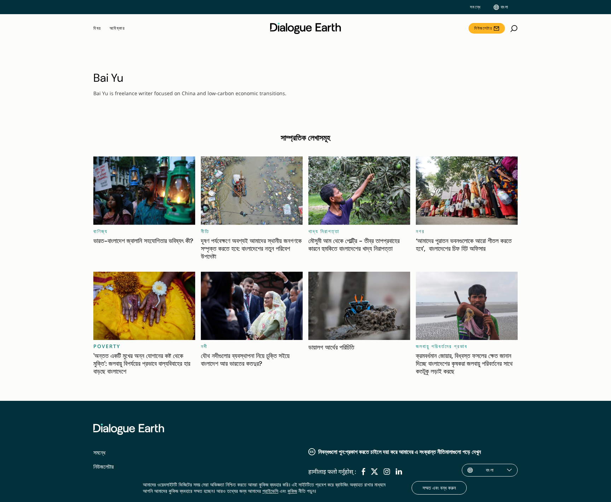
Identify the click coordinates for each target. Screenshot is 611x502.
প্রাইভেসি (270, 490)
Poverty (106, 346)
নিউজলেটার (483, 28)
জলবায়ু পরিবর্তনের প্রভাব (441, 346)
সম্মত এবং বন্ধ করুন (439, 487)
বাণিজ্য (100, 231)
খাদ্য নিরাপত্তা (323, 231)
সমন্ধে (475, 7)
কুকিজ (292, 490)
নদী (204, 346)
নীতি (205, 231)
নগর (420, 231)
